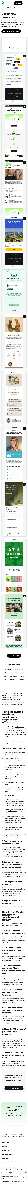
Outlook (22, 676)
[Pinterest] (25, 1168)
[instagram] (14, 1168)
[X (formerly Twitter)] (10, 1168)
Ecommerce (21, 673)
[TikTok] (17, 1168)
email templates (19, 727)
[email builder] (2, 3)
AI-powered (8, 669)
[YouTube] (21, 1168)
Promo (5, 679)
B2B (5, 673)
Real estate (13, 679)
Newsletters (13, 676)
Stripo (15, 820)
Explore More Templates (11, 31)
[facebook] (2, 1168)
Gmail (5, 676)
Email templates (10, 7)
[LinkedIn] (6, 1168)
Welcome (21, 679)
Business (12, 673)
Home (2, 7)
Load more (15, 655)
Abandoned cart (18, 669)
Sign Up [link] (18, 3)
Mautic (18, 699)
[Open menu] (26, 3)
